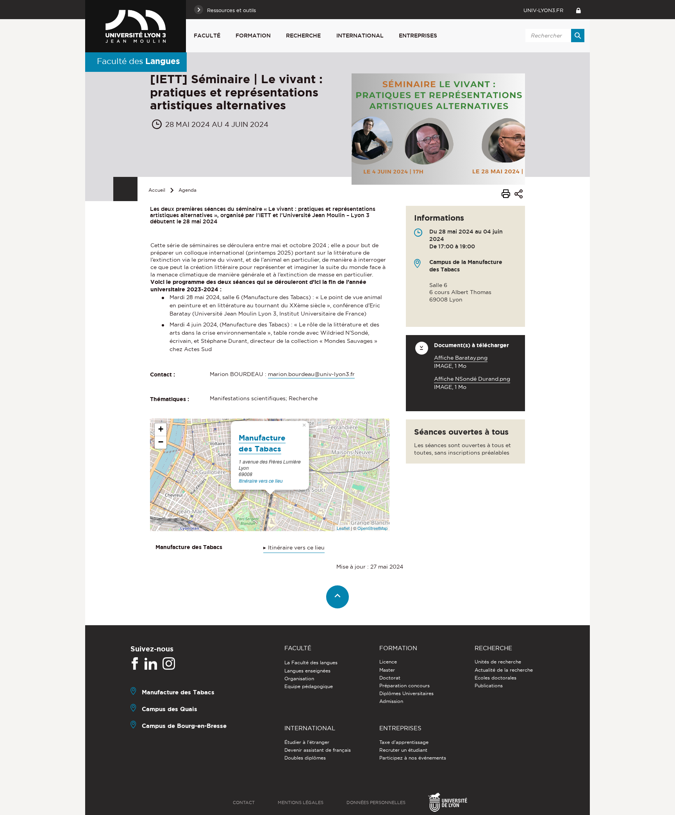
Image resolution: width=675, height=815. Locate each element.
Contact (244, 802)
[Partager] (518, 195)
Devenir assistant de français (317, 750)
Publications (489, 685)
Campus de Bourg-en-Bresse (184, 725)
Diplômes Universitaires (406, 693)
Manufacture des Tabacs (178, 692)
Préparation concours (404, 685)
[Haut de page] (337, 596)
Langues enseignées (307, 670)
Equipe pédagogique (308, 686)
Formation (253, 35)
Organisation (299, 678)
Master (387, 669)
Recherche (303, 35)
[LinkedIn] (151, 664)
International (360, 35)
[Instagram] (168, 664)
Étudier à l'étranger (306, 742)
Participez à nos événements (412, 757)
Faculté (207, 35)
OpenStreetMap (372, 528)
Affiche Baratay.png (461, 358)
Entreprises (418, 35)
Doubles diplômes (305, 757)
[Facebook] (134, 664)
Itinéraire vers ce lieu (261, 480)
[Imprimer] (506, 194)
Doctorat (389, 677)
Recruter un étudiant (403, 750)
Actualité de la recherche (504, 669)
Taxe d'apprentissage (404, 742)
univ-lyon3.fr (543, 10)
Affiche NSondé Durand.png (472, 379)
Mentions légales (300, 802)
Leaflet (343, 528)
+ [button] (160, 429)
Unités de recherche (498, 661)
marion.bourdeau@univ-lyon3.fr (311, 374)
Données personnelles (375, 802)
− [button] (160, 442)
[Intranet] (578, 9)
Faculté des (138, 61)
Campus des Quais (169, 709)
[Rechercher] (577, 35)
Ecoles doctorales (495, 677)
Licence (388, 661)
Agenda (187, 190)
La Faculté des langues (311, 662)
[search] (553, 35)
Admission (391, 701)
